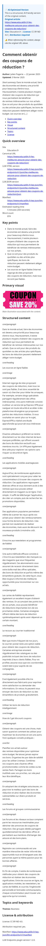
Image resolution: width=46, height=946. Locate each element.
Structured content (16, 128)
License (10, 134)
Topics (10, 131)
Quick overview (14, 119)
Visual (10, 125)
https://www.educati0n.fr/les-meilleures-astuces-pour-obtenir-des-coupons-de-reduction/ (22, 25)
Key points (12, 122)
